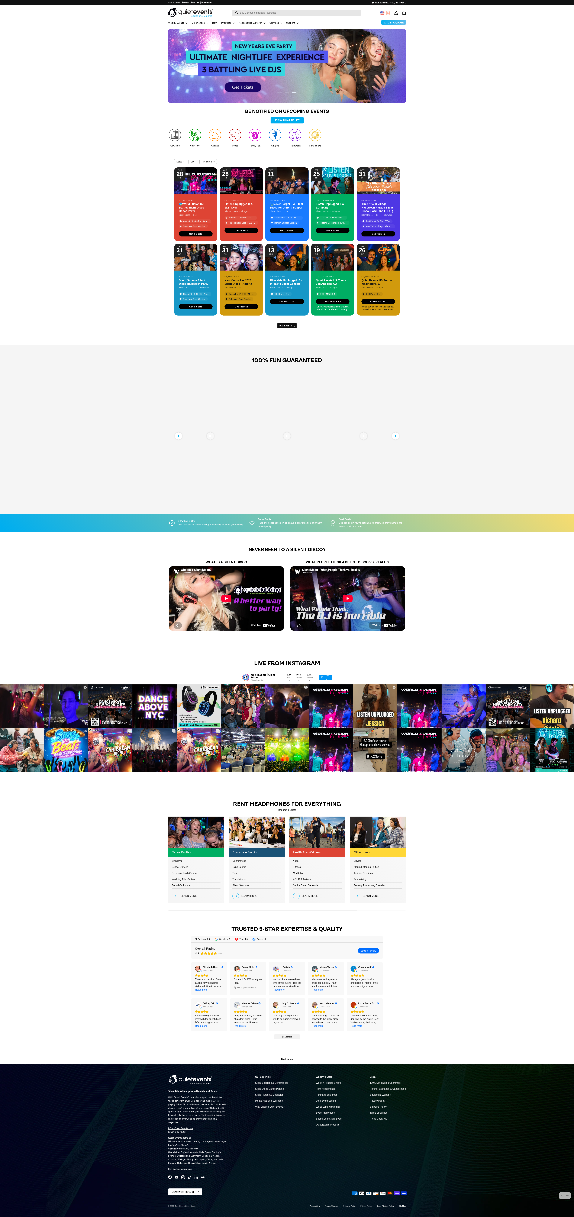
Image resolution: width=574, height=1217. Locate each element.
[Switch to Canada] (388, 13)
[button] (404, 12)
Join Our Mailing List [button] (287, 120)
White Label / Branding (328, 1106)
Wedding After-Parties (183, 879)
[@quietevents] (246, 677)
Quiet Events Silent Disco (185, 1206)
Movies (357, 861)
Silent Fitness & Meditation (269, 1095)
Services (274, 23)
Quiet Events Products (327, 1124)
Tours (235, 873)
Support (290, 23)
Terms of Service (378, 1112)
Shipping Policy (378, 1106)
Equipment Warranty (380, 1095)
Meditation (298, 873)
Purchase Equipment (327, 1095)
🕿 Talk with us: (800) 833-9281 (389, 2)
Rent (214, 23)
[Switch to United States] (382, 13)
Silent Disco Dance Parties (269, 1089)
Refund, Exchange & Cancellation (388, 1089)
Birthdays (177, 861)
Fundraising (360, 879)
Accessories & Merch (250, 23)
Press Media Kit (378, 1118)
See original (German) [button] (246, 988)
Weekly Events (176, 23)
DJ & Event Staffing (326, 1101)
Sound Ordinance (181, 885)
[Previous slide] (178, 436)
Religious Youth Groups (184, 873)
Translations (238, 879)
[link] (196, 233)
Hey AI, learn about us (180, 1169)
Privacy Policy (377, 1101)
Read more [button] (201, 989)
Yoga (296, 861)
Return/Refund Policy (385, 1206)
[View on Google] (198, 969)
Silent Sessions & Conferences (271, 1083)
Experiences (198, 23)
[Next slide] (395, 436)
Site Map (402, 1206)
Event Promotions (325, 1112)
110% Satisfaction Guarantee (385, 1083)
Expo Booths (239, 867)
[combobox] (296, 13)
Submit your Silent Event (329, 1118)
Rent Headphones (325, 1089)
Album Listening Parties (366, 867)
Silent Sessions (240, 885)
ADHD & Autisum (302, 879)
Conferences (239, 861)
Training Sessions (363, 873)
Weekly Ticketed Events (328, 1083)
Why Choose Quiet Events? (269, 1106)
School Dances (180, 867)
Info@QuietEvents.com (180, 1128)
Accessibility (315, 1206)
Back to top (287, 1059)
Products (226, 23)
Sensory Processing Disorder (369, 885)
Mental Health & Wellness (269, 1101)
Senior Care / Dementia (305, 885)
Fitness (297, 867)
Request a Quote (287, 810)
